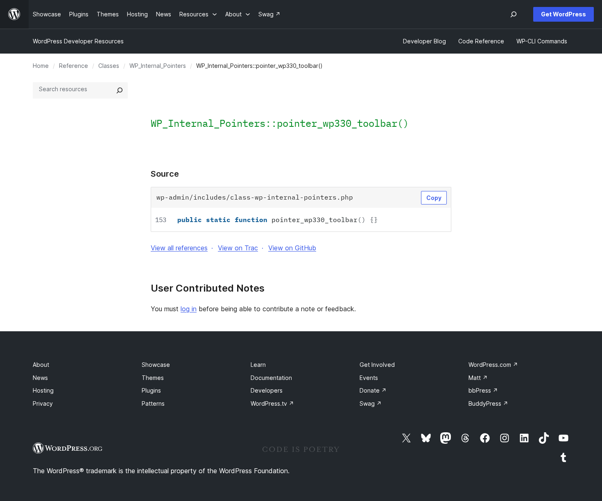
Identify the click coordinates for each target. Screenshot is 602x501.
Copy (433, 197)
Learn (258, 364)
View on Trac (238, 248)
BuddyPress (488, 403)
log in (189, 309)
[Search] (119, 90)
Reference (73, 65)
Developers (267, 390)
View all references (179, 248)
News (40, 377)
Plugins (151, 390)
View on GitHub (292, 248)
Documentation (271, 377)
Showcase (156, 364)
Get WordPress (563, 14)
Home (41, 65)
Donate (373, 390)
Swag (371, 403)
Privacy (43, 403)
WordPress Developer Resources (78, 41)
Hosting (43, 390)
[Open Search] (513, 14)
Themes (153, 377)
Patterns (153, 403)
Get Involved (377, 364)
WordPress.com (493, 364)
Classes (108, 65)
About (41, 364)
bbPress (483, 390)
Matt (478, 377)
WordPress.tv (272, 403)
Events (369, 377)
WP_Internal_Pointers (157, 65)
